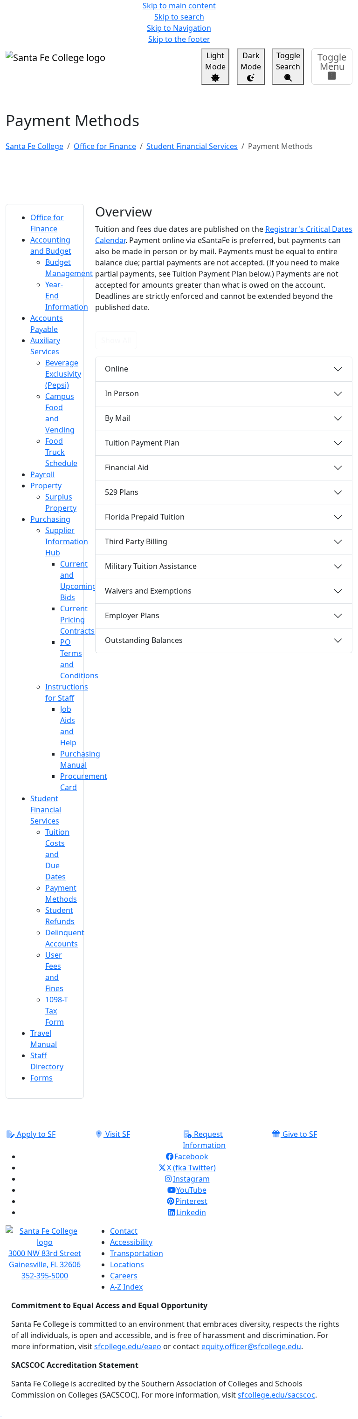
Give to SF (299, 1134)
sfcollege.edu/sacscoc (276, 1395)
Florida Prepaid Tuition (145, 517)
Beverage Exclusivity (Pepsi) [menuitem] (63, 374)
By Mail (117, 418)
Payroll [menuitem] (42, 474)
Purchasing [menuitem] (50, 519)
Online (116, 369)
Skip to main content (179, 5)
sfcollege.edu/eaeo (127, 1346)
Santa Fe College (34, 146)
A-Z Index (126, 1287)
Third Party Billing (136, 541)
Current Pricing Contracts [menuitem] (77, 619)
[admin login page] (1, 1413)
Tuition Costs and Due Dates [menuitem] (57, 854)
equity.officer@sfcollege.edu (251, 1346)
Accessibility (131, 1242)
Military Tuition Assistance (151, 566)
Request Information (204, 1139)
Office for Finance (105, 146)
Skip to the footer (179, 39)
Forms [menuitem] (41, 1078)
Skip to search (179, 17)
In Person (122, 393)
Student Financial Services (192, 146)
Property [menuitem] (46, 485)
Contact (124, 1231)
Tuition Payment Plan (142, 443)
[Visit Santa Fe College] (45, 1236)
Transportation (136, 1253)
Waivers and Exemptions (148, 591)
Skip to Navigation (179, 28)
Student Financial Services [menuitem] (45, 809)
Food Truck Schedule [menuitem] (61, 452)
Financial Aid (127, 467)
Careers (124, 1275)
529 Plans (121, 492)
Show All (116, 340)
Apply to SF (35, 1134)
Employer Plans (132, 615)
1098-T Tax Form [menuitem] (56, 1010)
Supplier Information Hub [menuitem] (66, 541)
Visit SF (116, 1134)
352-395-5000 (44, 1275)
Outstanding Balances (144, 640)
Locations (127, 1264)
